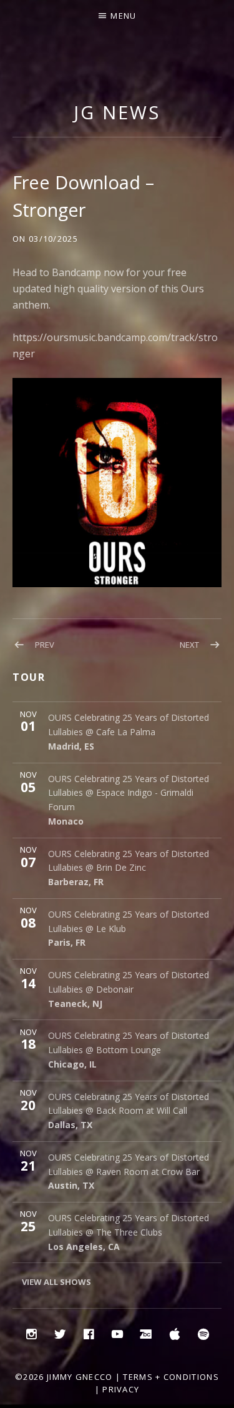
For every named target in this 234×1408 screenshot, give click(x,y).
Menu (123, 15)
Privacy (120, 1389)
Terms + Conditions (170, 1376)
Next (189, 644)
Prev (44, 644)
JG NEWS (117, 112)
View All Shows (56, 1281)
